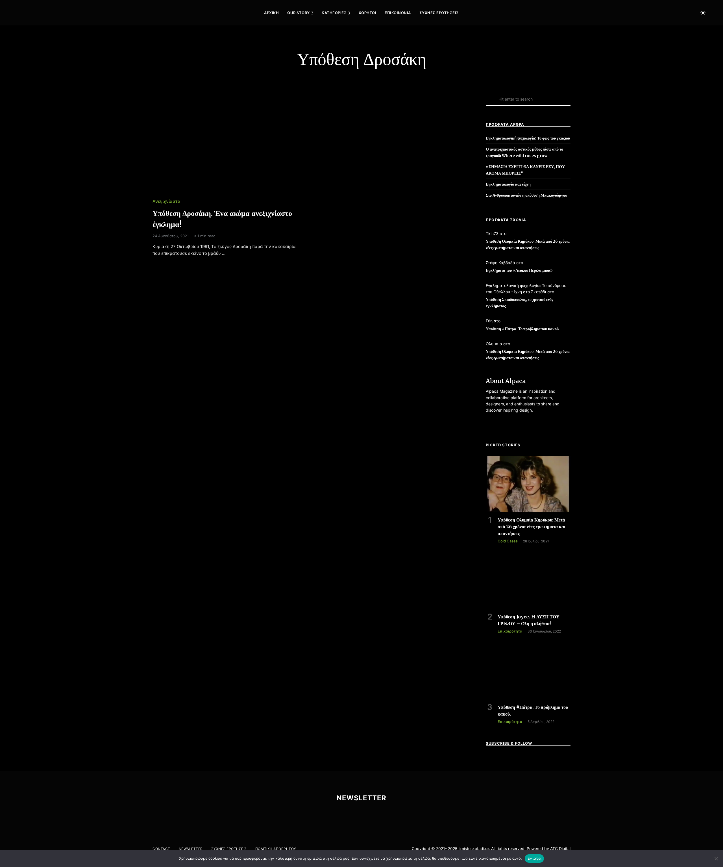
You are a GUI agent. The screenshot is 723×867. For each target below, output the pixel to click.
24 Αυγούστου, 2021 (171, 236)
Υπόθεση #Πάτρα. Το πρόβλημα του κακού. (523, 328)
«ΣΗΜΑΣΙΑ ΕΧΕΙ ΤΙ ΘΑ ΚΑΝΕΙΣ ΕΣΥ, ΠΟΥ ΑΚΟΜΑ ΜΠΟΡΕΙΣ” (525, 169)
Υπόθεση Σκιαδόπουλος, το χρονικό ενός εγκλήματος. (519, 302)
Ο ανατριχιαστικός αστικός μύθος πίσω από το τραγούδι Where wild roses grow (524, 152)
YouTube (666, 12)
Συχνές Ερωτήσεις (439, 12)
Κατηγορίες (334, 12)
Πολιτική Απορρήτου (275, 849)
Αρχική (271, 12)
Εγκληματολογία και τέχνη (508, 184)
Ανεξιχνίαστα (166, 201)
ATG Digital (560, 848)
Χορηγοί (367, 12)
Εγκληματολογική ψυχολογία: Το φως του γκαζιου (528, 138)
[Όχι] (716, 858)
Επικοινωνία (398, 12)
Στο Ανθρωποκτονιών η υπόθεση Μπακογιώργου (526, 195)
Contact (161, 849)
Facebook (643, 12)
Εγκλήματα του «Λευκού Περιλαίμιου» (519, 270)
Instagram (655, 12)
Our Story (298, 12)
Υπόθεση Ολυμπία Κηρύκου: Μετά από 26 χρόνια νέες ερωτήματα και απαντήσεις (528, 244)
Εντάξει (534, 858)
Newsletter (191, 849)
